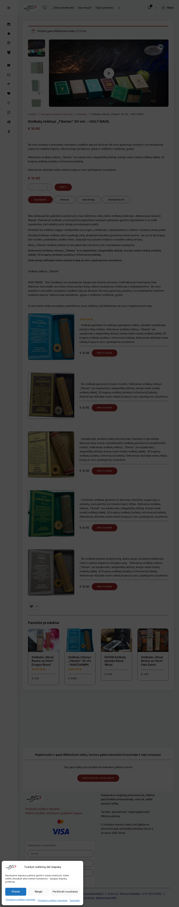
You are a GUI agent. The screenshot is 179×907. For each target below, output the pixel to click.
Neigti (38, 891)
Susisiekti (75, 900)
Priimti (16, 891)
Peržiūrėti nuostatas (65, 891)
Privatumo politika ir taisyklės (20, 899)
